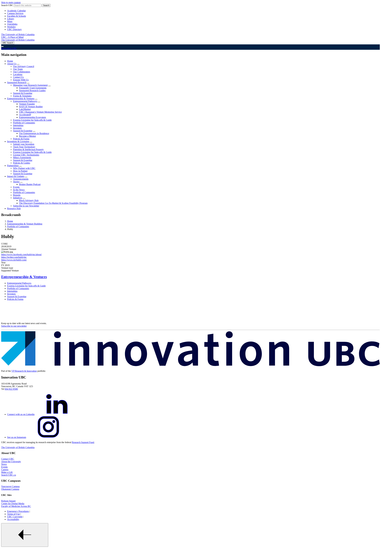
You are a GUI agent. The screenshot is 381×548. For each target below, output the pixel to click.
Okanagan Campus (10, 489)
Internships (18, 125)
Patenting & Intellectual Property (28, 149)
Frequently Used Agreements (32, 88)
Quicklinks (12, 24)
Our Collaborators (21, 71)
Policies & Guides (21, 163)
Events (16, 187)
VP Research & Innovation (24, 371)
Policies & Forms (21, 138)
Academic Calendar (16, 10)
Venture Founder (27, 104)
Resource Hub (14, 208)
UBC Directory (14, 29)
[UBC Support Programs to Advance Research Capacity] (190, 366)
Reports (16, 195)
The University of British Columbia (18, 34)
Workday (11, 26)
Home (10, 61)
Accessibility (13, 519)
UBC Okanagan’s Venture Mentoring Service (40, 112)
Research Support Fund (83, 442)
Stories (16, 181)
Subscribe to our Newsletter (26, 206)
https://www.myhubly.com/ (14, 260)
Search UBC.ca (8, 475)
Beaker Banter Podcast (29, 184)
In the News (19, 189)
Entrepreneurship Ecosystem (32, 117)
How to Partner (20, 171)
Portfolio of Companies (24, 122)
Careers (4, 469)
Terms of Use (13, 514)
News (4, 464)
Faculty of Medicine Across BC (16, 506)
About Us (11, 63)
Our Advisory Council (23, 66)
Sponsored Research (16, 82)
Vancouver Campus (10, 486)
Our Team (18, 69)
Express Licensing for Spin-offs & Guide (32, 120)
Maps (9, 21)
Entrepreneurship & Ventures (20, 98)
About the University (11, 461)
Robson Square (8, 501)
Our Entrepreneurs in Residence (34, 133)
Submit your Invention (23, 144)
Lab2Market (25, 109)
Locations (17, 74)
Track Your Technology (24, 147)
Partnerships (13, 165)
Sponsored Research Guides (32, 90)
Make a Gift (7, 472)
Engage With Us (21, 79)
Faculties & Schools (16, 16)
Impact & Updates (15, 176)
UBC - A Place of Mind (12, 37)
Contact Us (18, 77)
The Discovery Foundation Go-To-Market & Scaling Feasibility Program (53, 203)
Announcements (20, 179)
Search (46, 5)
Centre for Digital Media (12, 503)
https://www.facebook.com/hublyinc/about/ (21, 254)
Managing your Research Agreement (30, 85)
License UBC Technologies (26, 155)
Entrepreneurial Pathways (25, 101)
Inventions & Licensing (18, 141)
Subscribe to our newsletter (14, 326)
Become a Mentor (27, 136)
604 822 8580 (11, 389)
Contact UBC (7, 459)
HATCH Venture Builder (31, 106)
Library (10, 18)
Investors (17, 128)
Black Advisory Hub (29, 200)
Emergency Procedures (18, 511)
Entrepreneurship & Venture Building (24, 224)
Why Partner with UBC (24, 168)
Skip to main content (11, 2)
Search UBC (7, 5)
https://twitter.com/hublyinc (14, 257)
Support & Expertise (22, 93)
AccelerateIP (25, 114)
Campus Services (15, 13)
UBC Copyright (14, 516)
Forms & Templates (22, 96)
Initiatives (17, 197)
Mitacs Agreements (22, 157)
